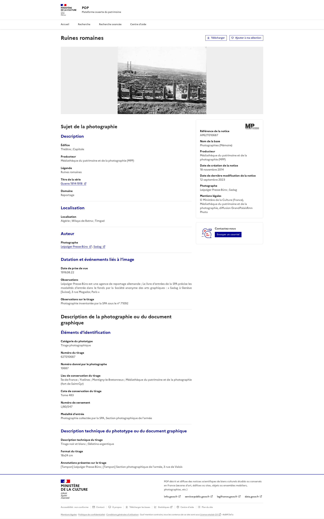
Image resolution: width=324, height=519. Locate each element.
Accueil (65, 24)
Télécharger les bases (139, 507)
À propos (117, 507)
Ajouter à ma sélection (248, 38)
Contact (100, 507)
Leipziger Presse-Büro (74, 247)
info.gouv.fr (171, 496)
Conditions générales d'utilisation (122, 514)
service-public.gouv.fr (197, 496)
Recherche (84, 24)
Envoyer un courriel (228, 234)
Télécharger (218, 38)
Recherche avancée (110, 24)
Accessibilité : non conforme (74, 507)
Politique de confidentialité (91, 514)
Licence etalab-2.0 (209, 514)
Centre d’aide (187, 507)
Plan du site (207, 507)
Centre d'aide (138, 24)
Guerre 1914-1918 (72, 183)
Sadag (97, 247)
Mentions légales (69, 514)
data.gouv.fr (252, 496)
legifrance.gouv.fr (227, 496)
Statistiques (163, 507)
